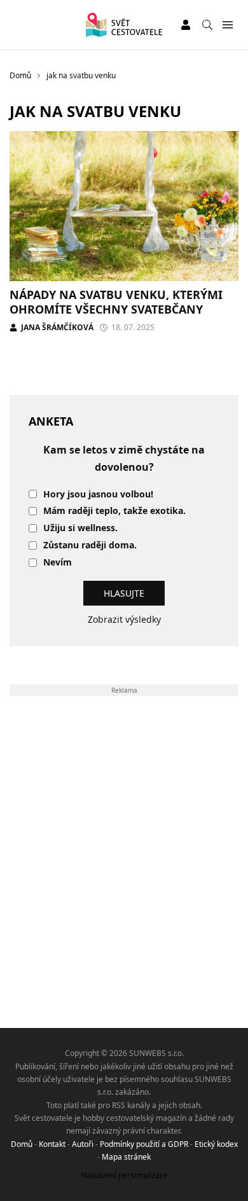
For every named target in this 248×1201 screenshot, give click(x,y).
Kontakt (52, 1144)
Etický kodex (216, 1144)
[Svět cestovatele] (124, 25)
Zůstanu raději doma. (90, 545)
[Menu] (227, 25)
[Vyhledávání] (207, 25)
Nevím (57, 562)
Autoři (82, 1144)
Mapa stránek (126, 1156)
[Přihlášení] (186, 25)
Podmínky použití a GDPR (144, 1144)
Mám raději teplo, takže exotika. (114, 511)
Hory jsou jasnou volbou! (98, 494)
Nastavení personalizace (124, 1175)
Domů (21, 1144)
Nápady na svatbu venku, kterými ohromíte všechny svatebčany (116, 302)
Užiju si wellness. (80, 528)
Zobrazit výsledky (124, 619)
